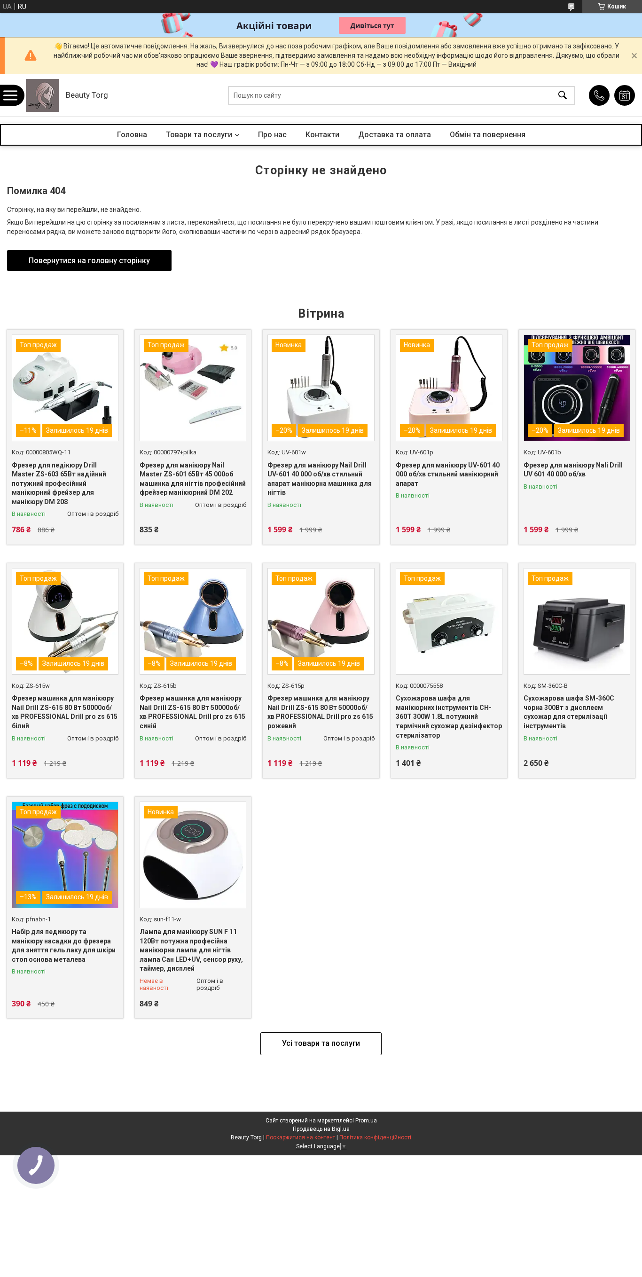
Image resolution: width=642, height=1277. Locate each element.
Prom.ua (366, 1120)
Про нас (272, 134)
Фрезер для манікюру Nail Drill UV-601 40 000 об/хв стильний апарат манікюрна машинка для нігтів (319, 479)
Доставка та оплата (394, 134)
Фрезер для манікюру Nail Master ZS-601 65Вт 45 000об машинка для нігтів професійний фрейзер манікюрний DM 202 (193, 479)
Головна (132, 134)
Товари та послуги (199, 134)
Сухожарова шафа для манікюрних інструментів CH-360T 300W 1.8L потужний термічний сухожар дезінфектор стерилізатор (449, 716)
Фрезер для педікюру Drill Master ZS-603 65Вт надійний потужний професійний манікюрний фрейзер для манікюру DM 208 (59, 483)
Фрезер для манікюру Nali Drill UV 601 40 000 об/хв (573, 469)
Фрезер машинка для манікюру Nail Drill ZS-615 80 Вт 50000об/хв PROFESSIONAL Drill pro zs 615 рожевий (320, 712)
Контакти (322, 134)
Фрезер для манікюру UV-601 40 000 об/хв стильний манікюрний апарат (448, 474)
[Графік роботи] (624, 95)
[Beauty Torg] (42, 95)
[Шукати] (562, 95)
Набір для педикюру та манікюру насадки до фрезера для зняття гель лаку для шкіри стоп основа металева (64, 945)
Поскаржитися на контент (300, 1137)
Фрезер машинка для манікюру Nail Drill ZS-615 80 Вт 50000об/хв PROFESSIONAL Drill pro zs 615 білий (64, 712)
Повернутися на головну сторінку (89, 260)
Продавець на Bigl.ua (321, 1129)
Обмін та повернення (487, 134)
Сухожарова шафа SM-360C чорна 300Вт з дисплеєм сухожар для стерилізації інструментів (569, 712)
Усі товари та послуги (321, 1043)
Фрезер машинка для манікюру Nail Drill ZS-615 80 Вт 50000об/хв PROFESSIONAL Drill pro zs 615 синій (192, 712)
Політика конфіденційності (375, 1137)
